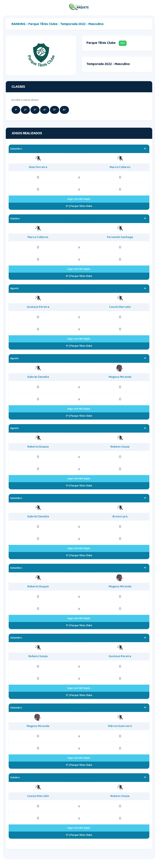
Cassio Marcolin (120, 307)
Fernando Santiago (120, 237)
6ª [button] (64, 110)
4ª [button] (44, 110)
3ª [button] (35, 110)
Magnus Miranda (120, 377)
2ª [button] (25, 110)
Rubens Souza (119, 447)
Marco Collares (120, 167)
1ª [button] (16, 110)
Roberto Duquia (38, 447)
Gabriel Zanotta (38, 377)
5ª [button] (54, 110)
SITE (122, 43)
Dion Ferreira (38, 167)
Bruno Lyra (120, 516)
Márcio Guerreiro (120, 726)
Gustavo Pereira (38, 307)
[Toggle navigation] (151, 7)
